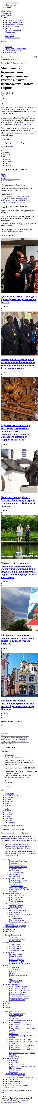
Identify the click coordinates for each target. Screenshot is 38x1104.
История (8, 943)
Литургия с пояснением (17, 1076)
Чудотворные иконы (16, 901)
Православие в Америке (18, 986)
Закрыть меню (6, 13)
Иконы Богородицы (16, 895)
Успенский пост (15, 1017)
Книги (7, 159)
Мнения (8, 1003)
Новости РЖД (10, 931)
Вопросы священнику (13, 30)
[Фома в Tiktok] (8, 799)
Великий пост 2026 (16, 1015)
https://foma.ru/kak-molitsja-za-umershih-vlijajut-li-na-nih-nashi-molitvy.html (18, 776)
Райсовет (8, 47)
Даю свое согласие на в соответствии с (15, 200)
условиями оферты (22, 196)
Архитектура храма (16, 905)
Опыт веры (13, 937)
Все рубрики (9, 36)
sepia (9, 95)
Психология (9, 952)
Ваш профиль (10, 5)
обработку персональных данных (14, 199)
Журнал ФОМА (6, 63)
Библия (7, 859)
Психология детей (15, 912)
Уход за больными (15, 956)
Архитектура (14, 967)
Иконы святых (14, 899)
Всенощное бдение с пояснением (21, 1077)
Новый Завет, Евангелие (18, 861)
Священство (13, 1072)
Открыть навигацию (12, 3)
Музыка (12, 973)
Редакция (9, 146)
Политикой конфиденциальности (13, 202)
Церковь (8, 165)
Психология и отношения (14, 24)
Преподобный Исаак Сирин (15, 143)
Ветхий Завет (14, 863)
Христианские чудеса (17, 939)
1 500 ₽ (3, 176)
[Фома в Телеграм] (9, 797)
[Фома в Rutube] (8, 803)
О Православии (15, 941)
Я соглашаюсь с (16, 196)
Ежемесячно (20, 185)
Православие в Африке (17, 988)
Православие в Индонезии (18, 998)
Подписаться (26, 833)
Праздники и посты (12, 1011)
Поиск (8, 7)
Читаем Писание (15, 870)
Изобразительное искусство (19, 975)
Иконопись (13, 971)
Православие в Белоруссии (19, 990)
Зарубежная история (16, 950)
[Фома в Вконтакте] (9, 794)
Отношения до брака (16, 960)
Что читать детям (15, 918)
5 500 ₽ (3, 178)
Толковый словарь (15, 981)
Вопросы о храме (15, 1056)
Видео (7, 1007)
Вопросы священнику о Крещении (21, 1047)
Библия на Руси (15, 874)
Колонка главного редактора (15, 926)
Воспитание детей (11, 908)
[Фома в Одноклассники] (11, 795)
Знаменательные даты (17, 944)
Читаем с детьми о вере (13, 50)
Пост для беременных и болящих (21, 1020)
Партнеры (8, 820)
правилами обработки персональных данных (17, 839)
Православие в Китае (17, 1000)
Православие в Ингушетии (19, 996)
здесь (20, 190)
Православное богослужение (15, 49)
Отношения (9, 924)
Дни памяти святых (16, 886)
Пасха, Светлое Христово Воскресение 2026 (18, 881)
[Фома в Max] (7, 805)
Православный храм (12, 903)
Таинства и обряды (12, 1058)
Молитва (8, 161)
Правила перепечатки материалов (17, 846)
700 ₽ (3, 174)
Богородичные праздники (18, 888)
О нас (7, 809)
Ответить (8, 786)
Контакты (8, 814)
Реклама (8, 812)
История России (15, 948)
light (2, 95)
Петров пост (13, 1018)
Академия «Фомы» (12, 26)
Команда (8, 816)
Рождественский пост (17, 1013)
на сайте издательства (23, 124)
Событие (22, 63)
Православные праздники (14, 878)
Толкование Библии (16, 872)
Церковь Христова (11, 1079)
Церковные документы (13, 1081)
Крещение (13, 1060)
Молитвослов (10, 32)
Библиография (14, 876)
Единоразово (8, 185)
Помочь (9, 11)
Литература (13, 969)
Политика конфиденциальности (16, 844)
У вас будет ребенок (16, 920)
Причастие (13, 1062)
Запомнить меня (9, 747)
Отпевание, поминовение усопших (22, 1066)
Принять (20, 1102)
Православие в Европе (17, 994)
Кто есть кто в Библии (17, 865)
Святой (7, 163)
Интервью (8, 1002)
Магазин (8, 811)
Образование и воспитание (15, 928)
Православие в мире (12, 984)
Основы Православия (13, 20)
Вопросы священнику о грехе (20, 1039)
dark (5, 95)
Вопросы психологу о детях (19, 922)
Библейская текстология (18, 867)
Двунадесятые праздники (18, 884)
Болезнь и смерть (15, 954)
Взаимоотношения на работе (19, 963)
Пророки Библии (15, 869)
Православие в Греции (17, 992)
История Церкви (15, 946)
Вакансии (8, 818)
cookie (24, 848)
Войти (15, 59)
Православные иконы (13, 893)
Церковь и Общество (12, 1083)
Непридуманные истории (14, 22)
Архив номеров (10, 822)
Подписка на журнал (12, 38)
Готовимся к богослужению (15, 1074)
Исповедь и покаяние (17, 1064)
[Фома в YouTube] (9, 801)
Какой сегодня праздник (14, 45)
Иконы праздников (16, 897)
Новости (8, 28)
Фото (7, 1005)
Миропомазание (15, 1068)
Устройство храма (15, 907)
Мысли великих (15, 982)
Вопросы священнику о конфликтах (22, 1045)
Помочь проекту (7, 194)
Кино (11, 977)
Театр (11, 979)
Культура (8, 965)
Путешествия (10, 929)
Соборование (14, 1070)
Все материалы (10, 34)
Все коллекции (10, 52)
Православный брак (16, 962)
